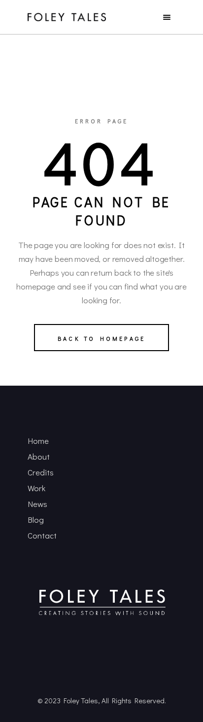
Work (36, 488)
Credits (41, 472)
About (39, 456)
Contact (42, 535)
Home (38, 440)
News (37, 503)
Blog (36, 519)
